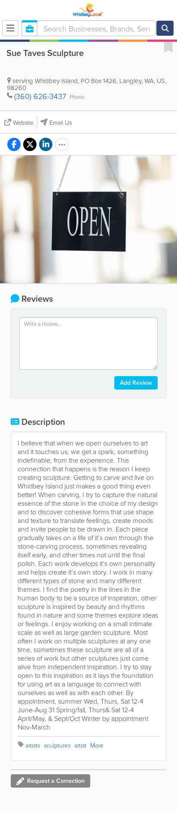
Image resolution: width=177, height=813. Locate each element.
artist (80, 745)
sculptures (57, 745)
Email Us (60, 122)
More (97, 745)
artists (32, 745)
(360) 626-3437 (40, 96)
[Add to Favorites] (168, 46)
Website (23, 122)
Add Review (136, 382)
